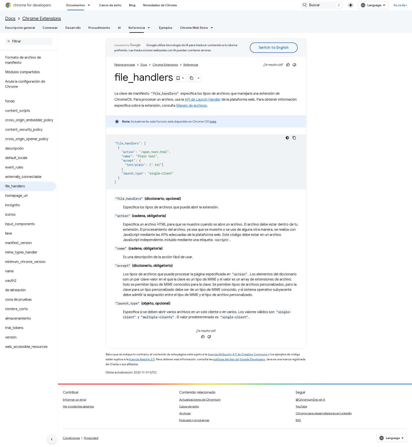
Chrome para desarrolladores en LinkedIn (324, 413)
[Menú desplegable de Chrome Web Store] (213, 27)
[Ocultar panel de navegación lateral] (51, 439)
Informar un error (74, 400)
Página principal (124, 65)
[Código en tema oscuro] (287, 137)
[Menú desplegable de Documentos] (90, 5)
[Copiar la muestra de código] (294, 137)
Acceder (400, 5)
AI (119, 28)
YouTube (301, 406)
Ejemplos (165, 28)
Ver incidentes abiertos (78, 406)
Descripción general (20, 28)
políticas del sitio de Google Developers (239, 359)
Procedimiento (99, 28)
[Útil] (288, 65)
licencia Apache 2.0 (142, 359)
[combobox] (321, 5)
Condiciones (71, 438)
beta (213, 121)
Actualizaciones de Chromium (200, 400)
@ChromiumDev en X (310, 400)
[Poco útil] (294, 65)
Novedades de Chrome (160, 5)
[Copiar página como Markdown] (192, 78)
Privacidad (91, 438)
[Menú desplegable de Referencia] (150, 27)
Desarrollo (73, 28)
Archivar (185, 413)
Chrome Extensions (41, 18)
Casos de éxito (110, 5)
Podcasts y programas (194, 420)
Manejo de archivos (191, 105)
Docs (10, 18)
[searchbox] (29, 41)
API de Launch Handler (203, 99)
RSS (298, 420)
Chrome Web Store (194, 28)
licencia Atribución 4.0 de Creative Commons (237, 354)
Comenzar (50, 28)
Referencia (137, 28)
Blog (132, 5)
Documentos (75, 5)
